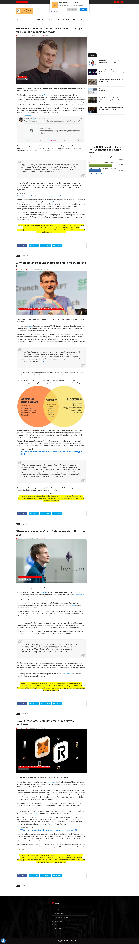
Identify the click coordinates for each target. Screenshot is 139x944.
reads (41, 361)
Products (29, 20)
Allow (83, 9)
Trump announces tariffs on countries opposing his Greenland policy (111, 108)
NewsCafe (21, 35)
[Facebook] (115, 2)
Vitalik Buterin (22, 76)
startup (44, 592)
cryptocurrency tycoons (59, 202)
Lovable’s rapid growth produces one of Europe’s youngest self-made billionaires (111, 100)
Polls (83, 20)
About (19, 20)
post (30, 326)
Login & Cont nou (22, 2)
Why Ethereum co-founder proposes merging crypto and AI (40, 196)
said (36, 813)
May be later (72, 9)
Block (74, 605)
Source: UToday (22, 79)
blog (62, 171)
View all (99, 174)
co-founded (46, 95)
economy (25, 256)
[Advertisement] (106, 40)
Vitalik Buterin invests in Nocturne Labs (30, 577)
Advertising (41, 20)
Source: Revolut (23, 769)
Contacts (66, 20)
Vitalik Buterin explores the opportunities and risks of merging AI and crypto (41, 308)
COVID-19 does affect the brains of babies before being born (110, 62)
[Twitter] (118, 2)
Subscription (54, 20)
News (93, 55)
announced (51, 782)
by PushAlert (55, 11)
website (68, 674)
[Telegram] (121, 2)
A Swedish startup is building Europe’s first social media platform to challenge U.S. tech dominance (112, 72)
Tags (75, 20)
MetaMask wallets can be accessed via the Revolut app (34, 766)
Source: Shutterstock (25, 311)
